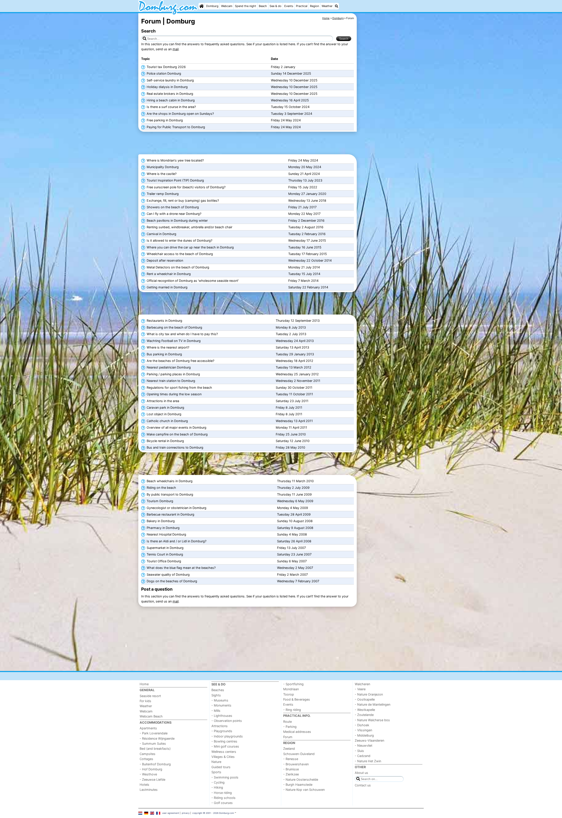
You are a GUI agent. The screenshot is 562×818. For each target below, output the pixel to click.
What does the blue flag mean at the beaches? (181, 568)
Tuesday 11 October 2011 (294, 394)
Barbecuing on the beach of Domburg (174, 327)
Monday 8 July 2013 (291, 327)
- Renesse (290, 759)
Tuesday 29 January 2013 (295, 354)
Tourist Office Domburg (163, 561)
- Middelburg (364, 735)
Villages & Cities (223, 757)
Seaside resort (150, 696)
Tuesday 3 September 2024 (291, 113)
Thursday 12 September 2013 (298, 320)
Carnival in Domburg (161, 234)
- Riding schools (223, 798)
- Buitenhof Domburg (155, 764)
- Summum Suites (153, 743)
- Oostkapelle (365, 699)
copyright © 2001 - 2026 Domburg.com (213, 813)
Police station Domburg (163, 73)
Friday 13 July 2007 (291, 548)
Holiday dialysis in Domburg (167, 87)
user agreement (170, 813)
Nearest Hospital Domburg (166, 534)
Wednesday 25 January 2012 (297, 374)
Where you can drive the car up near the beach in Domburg (190, 247)
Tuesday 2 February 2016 (307, 234)
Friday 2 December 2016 (306, 220)
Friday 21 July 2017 (302, 207)
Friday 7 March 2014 (303, 280)
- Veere (360, 689)
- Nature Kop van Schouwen (304, 789)
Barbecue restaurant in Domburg (170, 514)
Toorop (288, 694)
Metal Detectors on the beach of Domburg (177, 267)
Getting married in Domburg (166, 287)
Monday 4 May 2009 (292, 508)
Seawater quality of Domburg (168, 574)
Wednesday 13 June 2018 (307, 200)
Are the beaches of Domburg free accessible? (180, 361)
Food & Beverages (296, 699)
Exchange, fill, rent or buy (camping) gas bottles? (182, 200)
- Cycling (218, 782)
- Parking (290, 726)
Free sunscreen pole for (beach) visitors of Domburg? (185, 187)
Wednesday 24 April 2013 (295, 341)
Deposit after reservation (164, 260)
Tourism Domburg (159, 501)
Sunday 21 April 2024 (304, 174)
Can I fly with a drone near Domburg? (173, 214)
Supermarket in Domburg (165, 548)
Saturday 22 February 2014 (308, 287)
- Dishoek (362, 725)
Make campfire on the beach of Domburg (177, 434)
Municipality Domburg (162, 167)
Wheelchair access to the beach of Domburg (179, 254)
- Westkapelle (365, 710)
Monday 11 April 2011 (291, 427)
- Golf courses (222, 803)
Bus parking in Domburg (164, 354)
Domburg (212, 6)
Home (144, 684)
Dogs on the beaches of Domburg (171, 581)
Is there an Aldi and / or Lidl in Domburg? (176, 541)
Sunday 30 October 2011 (294, 387)
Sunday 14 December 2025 (291, 73)
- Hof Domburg (151, 769)
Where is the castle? (161, 174)
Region (314, 6)
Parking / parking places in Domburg (173, 374)
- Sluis (359, 751)
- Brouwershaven (296, 764)
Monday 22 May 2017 (304, 214)
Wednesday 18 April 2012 (294, 361)
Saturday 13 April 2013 (292, 347)
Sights (216, 695)
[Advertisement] (391, 114)
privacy (186, 813)
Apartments (148, 728)
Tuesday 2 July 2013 (291, 334)
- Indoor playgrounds (227, 736)
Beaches (217, 690)
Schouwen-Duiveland (299, 754)
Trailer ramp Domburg (162, 194)
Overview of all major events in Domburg (176, 427)
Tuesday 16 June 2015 (304, 247)
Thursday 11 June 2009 (294, 494)
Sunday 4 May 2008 (292, 534)
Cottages (146, 759)
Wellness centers (223, 751)
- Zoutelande (364, 715)
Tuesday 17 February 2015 (307, 254)
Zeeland (289, 748)
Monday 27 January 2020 (307, 194)
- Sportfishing (293, 684)
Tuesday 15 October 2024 (290, 107)
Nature (216, 762)
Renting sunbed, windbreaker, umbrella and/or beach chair (189, 227)
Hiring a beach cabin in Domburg (170, 100)
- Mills (215, 710)
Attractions (219, 726)
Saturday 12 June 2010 (293, 441)
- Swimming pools (224, 777)
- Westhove (148, 774)
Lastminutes (149, 789)
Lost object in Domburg (163, 414)
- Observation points (226, 721)
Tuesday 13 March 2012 (293, 367)
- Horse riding (221, 793)
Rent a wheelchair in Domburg (168, 274)
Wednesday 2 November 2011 (298, 381)
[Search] (336, 6)
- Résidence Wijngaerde (157, 738)
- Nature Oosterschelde (300, 779)
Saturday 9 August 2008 (295, 528)
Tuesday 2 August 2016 (305, 227)
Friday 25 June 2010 (291, 434)
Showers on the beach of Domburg (172, 207)
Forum (287, 737)
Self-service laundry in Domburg (170, 80)
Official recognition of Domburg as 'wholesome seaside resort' (192, 280)
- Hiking (217, 787)
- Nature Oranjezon (369, 694)
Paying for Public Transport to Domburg (175, 127)
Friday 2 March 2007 (292, 574)
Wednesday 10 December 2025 (294, 80)
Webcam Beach (151, 716)
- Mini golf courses (225, 746)
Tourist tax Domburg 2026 (166, 67)
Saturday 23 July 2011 (292, 401)
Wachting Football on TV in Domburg (173, 341)
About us (361, 773)
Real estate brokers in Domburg (169, 93)
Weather (327, 6)
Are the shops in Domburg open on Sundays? (180, 113)
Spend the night (245, 6)
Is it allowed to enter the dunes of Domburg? (179, 240)
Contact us (363, 785)
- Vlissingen (363, 730)
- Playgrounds (221, 731)
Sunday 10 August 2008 (295, 521)
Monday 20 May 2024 (304, 167)
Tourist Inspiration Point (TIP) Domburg (175, 180)
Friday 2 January (283, 67)
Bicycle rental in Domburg (165, 441)
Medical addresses (297, 732)
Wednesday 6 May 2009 (295, 501)
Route (287, 721)
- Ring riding (292, 710)
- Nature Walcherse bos (372, 720)
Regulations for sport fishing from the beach (179, 387)
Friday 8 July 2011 (289, 407)
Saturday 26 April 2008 (294, 541)
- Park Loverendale (154, 733)
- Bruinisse (291, 769)
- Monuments (221, 705)
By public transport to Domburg (169, 494)
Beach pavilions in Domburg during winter (177, 220)
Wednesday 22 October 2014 (310, 260)
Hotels (144, 784)
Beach (263, 6)
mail (175, 49)
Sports (216, 772)
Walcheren (362, 684)
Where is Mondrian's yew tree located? (175, 160)
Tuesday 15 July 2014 (304, 274)
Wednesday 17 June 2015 (307, 240)
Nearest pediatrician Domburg (168, 367)
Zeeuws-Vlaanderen (369, 740)
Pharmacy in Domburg (163, 528)
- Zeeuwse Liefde (152, 779)
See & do (275, 6)
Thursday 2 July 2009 (293, 487)
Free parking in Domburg (164, 120)
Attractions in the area (162, 401)
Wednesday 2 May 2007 (295, 568)
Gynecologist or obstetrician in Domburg (176, 508)
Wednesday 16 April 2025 (290, 100)
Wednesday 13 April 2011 (294, 421)
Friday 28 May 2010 (290, 447)
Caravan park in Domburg (165, 407)
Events (288, 6)
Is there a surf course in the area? (171, 107)
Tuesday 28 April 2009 (294, 514)
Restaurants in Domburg (164, 320)
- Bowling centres (224, 741)
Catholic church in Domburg (167, 421)
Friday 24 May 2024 (286, 120)
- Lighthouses (221, 715)
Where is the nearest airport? (167, 347)
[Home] (201, 6)
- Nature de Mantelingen (372, 704)
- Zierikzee (291, 774)
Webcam (226, 6)
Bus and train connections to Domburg (174, 447)
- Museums (219, 700)
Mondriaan (291, 689)
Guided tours (221, 767)
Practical (301, 6)
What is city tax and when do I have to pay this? (182, 334)
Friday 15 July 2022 (302, 187)
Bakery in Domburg (160, 521)
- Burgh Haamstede (297, 784)
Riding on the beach (161, 487)
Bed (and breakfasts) (155, 748)
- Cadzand (362, 756)
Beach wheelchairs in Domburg (169, 481)
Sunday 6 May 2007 (292, 561)
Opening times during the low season (174, 394)
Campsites (147, 754)
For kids (145, 701)
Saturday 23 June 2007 (294, 554)
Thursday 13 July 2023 (305, 180)
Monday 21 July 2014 (304, 267)
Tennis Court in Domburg (164, 554)
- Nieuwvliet (363, 745)
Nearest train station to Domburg (170, 381)
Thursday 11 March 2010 (295, 481)
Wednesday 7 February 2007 (298, 581)
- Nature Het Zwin (368, 761)
